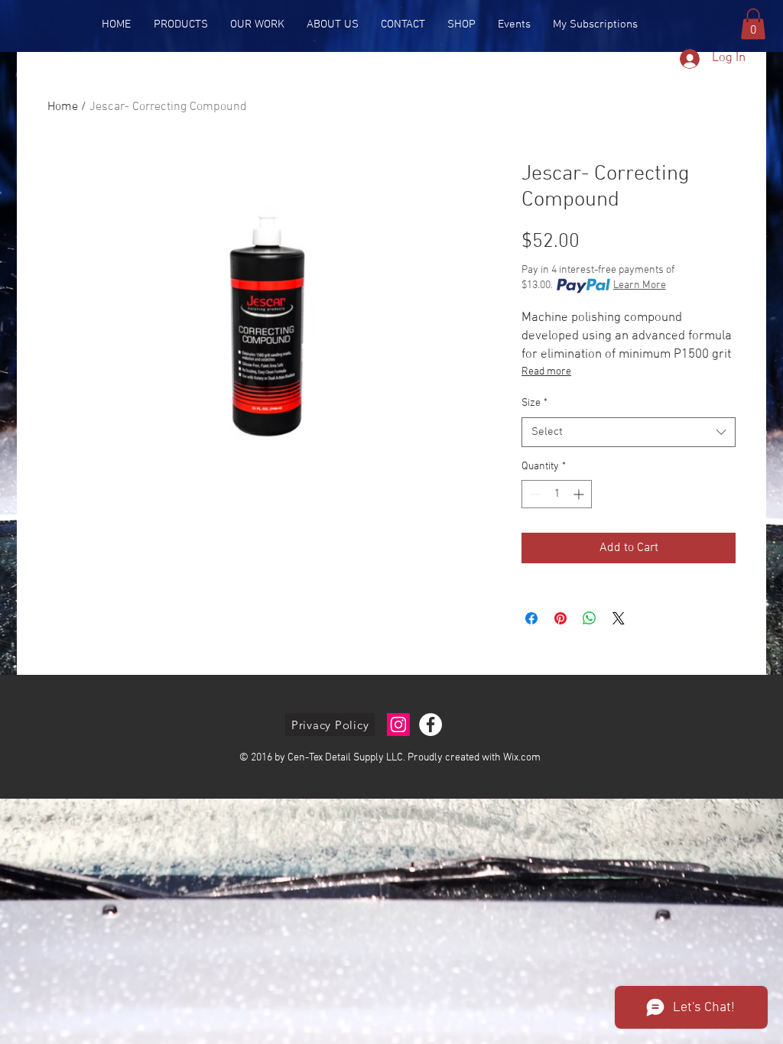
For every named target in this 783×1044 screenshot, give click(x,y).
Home (62, 107)
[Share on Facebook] (531, 618)
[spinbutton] (556, 494)
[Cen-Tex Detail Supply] (398, 724)
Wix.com (522, 757)
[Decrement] (533, 494)
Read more (546, 371)
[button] (753, 24)
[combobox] (628, 432)
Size (534, 403)
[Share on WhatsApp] (589, 618)
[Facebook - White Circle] (430, 724)
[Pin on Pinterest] (560, 618)
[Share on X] (618, 618)
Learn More (639, 285)
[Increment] (580, 494)
